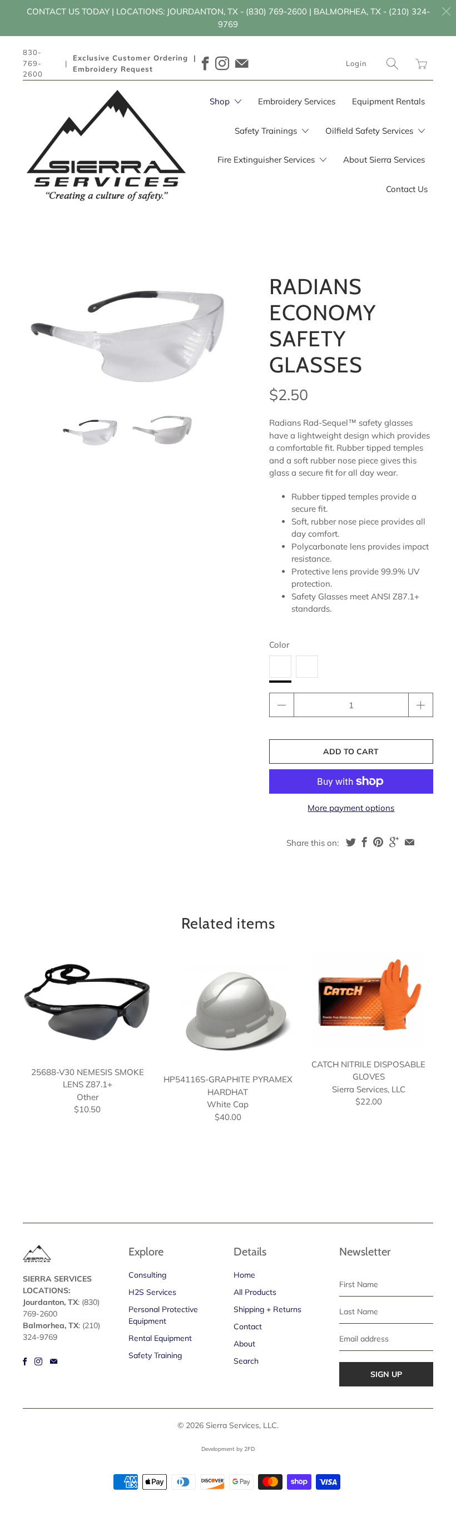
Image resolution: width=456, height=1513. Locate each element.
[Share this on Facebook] (364, 842)
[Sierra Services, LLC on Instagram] (222, 63)
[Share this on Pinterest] (378, 842)
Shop (221, 101)
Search (246, 1361)
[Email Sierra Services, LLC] (242, 63)
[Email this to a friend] (409, 842)
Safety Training (155, 1355)
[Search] (392, 63)
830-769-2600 (33, 63)
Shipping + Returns (267, 1309)
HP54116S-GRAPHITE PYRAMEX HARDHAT (228, 1007)
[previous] (40, 324)
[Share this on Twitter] (351, 842)
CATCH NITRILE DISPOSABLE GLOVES (368, 999)
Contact (248, 1327)
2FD (249, 1449)
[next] (215, 324)
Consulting (147, 1275)
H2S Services (152, 1292)
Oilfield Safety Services (370, 130)
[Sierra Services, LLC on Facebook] (206, 63)
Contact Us (407, 189)
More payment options (351, 808)
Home (244, 1275)
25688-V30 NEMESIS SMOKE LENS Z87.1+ (87, 1003)
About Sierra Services (384, 159)
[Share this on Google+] (394, 842)
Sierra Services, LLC (241, 1425)
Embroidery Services (296, 101)
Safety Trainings (267, 130)
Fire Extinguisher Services (267, 159)
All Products (255, 1292)
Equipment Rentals (388, 101)
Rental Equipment (160, 1338)
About (244, 1344)
